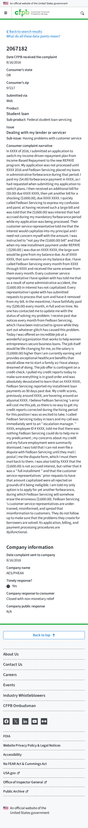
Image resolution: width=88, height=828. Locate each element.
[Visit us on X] (16, 720)
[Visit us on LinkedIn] (25, 720)
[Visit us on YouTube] (34, 720)
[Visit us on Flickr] (44, 720)
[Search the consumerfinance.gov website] (82, 13)
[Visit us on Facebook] (6, 720)
